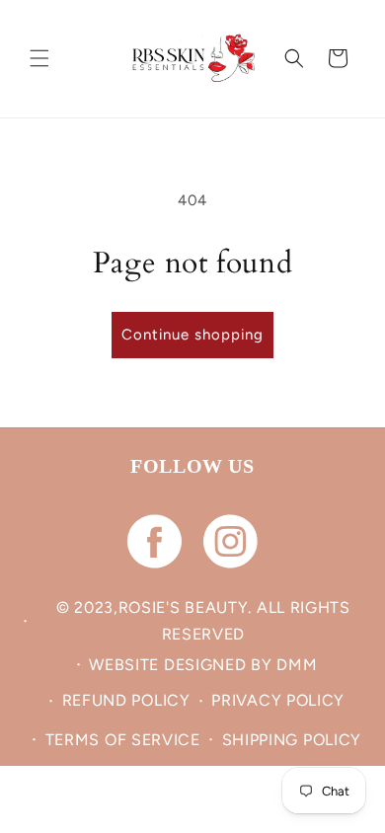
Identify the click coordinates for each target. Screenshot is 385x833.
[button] (39, 58)
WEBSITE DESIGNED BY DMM (203, 664)
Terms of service (122, 739)
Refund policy (126, 700)
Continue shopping (192, 334)
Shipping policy (292, 739)
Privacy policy (278, 700)
